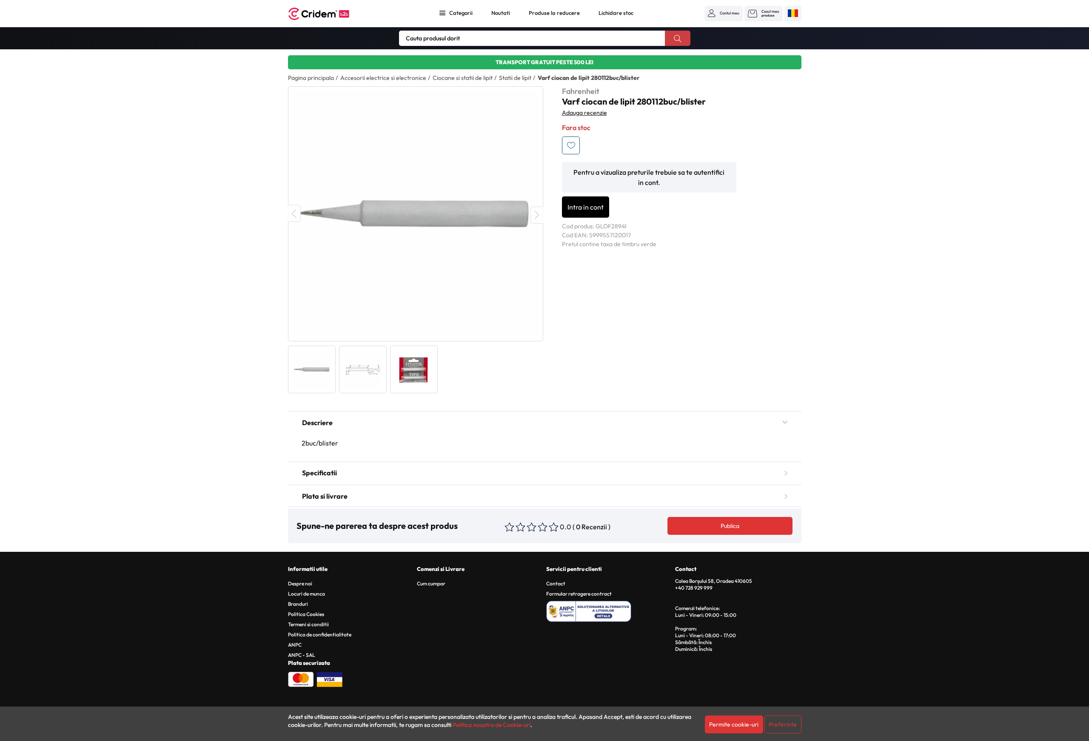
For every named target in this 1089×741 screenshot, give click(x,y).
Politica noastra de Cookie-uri (491, 725)
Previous (294, 213)
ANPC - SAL (301, 655)
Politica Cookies (306, 614)
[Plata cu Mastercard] (301, 678)
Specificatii (319, 472)
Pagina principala (311, 78)
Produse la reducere (554, 12)
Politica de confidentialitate (319, 634)
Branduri (298, 604)
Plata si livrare (325, 496)
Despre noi (300, 583)
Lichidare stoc (616, 12)
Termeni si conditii (308, 624)
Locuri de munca (306, 594)
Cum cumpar (431, 583)
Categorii (461, 12)
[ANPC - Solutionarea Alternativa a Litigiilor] (609, 610)
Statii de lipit (515, 78)
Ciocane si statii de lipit (463, 78)
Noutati (500, 12)
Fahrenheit (580, 91)
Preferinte (783, 724)
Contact (555, 583)
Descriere (317, 422)
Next (536, 215)
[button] (723, 13)
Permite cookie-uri (733, 724)
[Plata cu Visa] (329, 678)
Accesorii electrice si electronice (383, 78)
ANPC (295, 645)
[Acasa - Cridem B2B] (328, 14)
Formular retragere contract (579, 594)
